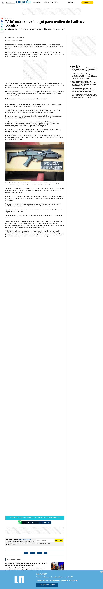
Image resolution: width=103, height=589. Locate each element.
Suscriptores (45, 2)
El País (51, 2)
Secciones (9, 2)
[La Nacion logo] (23, 2)
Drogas (32, 553)
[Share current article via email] (1, 18)
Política (56, 2)
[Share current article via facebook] (1, 21)
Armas (39, 553)
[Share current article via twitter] (1, 24)
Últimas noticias (37, 2)
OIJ (45, 553)
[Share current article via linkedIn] (1, 27)
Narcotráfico (9, 19)
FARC (26, 553)
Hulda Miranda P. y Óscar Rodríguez (15, 37)
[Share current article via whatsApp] (1, 29)
